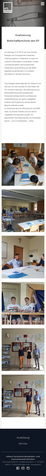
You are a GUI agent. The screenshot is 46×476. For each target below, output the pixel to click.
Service (23, 443)
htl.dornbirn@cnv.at (21, 465)
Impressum (36, 465)
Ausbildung (23, 437)
